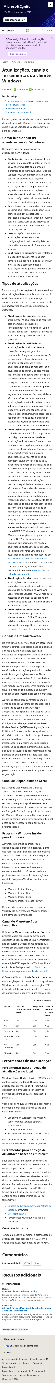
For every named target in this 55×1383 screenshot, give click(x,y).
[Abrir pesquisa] (43, 30)
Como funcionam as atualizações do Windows (26, 101)
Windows (16, 62)
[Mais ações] (50, 62)
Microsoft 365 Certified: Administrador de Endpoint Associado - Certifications (27, 1309)
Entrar (50, 30)
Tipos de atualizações (15, 104)
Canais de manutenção (15, 108)
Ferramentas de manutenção (18, 112)
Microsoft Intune (17, 1213)
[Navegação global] (3, 30)
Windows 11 (22, 89)
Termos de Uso (9, 1375)
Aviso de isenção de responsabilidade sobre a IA (25, 1359)
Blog (25, 1363)
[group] (27, 1030)
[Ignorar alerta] (50, 4)
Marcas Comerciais (29, 1375)
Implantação (30, 62)
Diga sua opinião (18, 54)
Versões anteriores (11, 1363)
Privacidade (7, 1367)
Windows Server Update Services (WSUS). (24, 1143)
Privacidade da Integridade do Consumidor (22, 1371)
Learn (5, 62)
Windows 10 (38, 89)
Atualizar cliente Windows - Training (19, 1291)
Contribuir (38, 1363)
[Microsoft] (27, 30)
